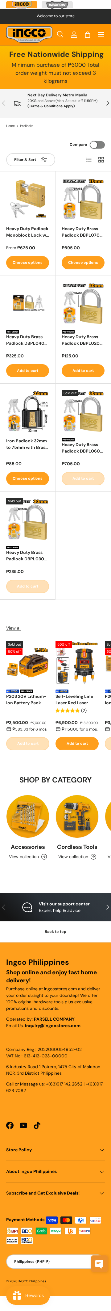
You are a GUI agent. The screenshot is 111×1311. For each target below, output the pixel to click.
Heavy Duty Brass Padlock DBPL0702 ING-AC (82, 232)
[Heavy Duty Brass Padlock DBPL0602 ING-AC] (83, 411)
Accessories (28, 847)
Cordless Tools (77, 847)
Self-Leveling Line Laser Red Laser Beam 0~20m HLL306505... (74, 699)
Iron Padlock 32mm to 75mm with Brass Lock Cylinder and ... (27, 444)
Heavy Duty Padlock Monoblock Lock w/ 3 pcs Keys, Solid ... (27, 232)
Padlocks (26, 126)
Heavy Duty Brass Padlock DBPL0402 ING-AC (26, 340)
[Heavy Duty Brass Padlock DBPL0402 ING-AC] (27, 303)
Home (10, 126)
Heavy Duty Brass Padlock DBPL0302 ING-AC (26, 556)
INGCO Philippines (32, 1281)
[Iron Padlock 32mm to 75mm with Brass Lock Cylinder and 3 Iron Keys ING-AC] (27, 411)
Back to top (55, 931)
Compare (78, 144)
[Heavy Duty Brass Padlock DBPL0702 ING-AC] (83, 199)
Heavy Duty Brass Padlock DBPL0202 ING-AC (82, 340)
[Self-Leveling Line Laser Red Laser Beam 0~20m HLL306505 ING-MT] (77, 663)
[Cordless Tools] (77, 816)
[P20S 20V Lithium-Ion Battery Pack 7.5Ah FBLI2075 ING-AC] (27, 663)
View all (13, 628)
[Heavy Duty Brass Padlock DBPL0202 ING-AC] (83, 303)
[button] (87, 34)
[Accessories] (27, 816)
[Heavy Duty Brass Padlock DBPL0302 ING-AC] (27, 519)
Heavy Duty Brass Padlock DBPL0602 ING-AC (82, 448)
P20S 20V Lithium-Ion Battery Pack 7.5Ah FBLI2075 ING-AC (26, 699)
